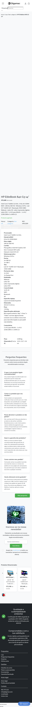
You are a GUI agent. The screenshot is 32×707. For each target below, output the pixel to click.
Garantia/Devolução (7, 674)
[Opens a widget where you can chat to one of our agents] (24, 704)
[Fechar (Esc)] (5, 704)
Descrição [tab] (7, 225)
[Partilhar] (4, 704)
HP (2, 223)
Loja (6, 14)
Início (2, 14)
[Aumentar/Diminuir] (0, 704)
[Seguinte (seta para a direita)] (2, 706)
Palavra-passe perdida (8, 670)
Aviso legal (4, 681)
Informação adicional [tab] (11, 228)
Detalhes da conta (6, 668)
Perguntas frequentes (7, 657)
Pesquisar (5, 8)
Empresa (3, 659)
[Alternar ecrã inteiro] (2, 704)
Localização (4, 694)
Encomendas (5, 672)
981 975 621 (5, 689)
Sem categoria (12, 14)
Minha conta (5, 661)
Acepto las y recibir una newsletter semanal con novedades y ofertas (17, 552)
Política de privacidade (8, 683)
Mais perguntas (22, 495)
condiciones (16, 550)
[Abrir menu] (3, 3)
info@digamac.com (7, 692)
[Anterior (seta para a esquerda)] (0, 706)
